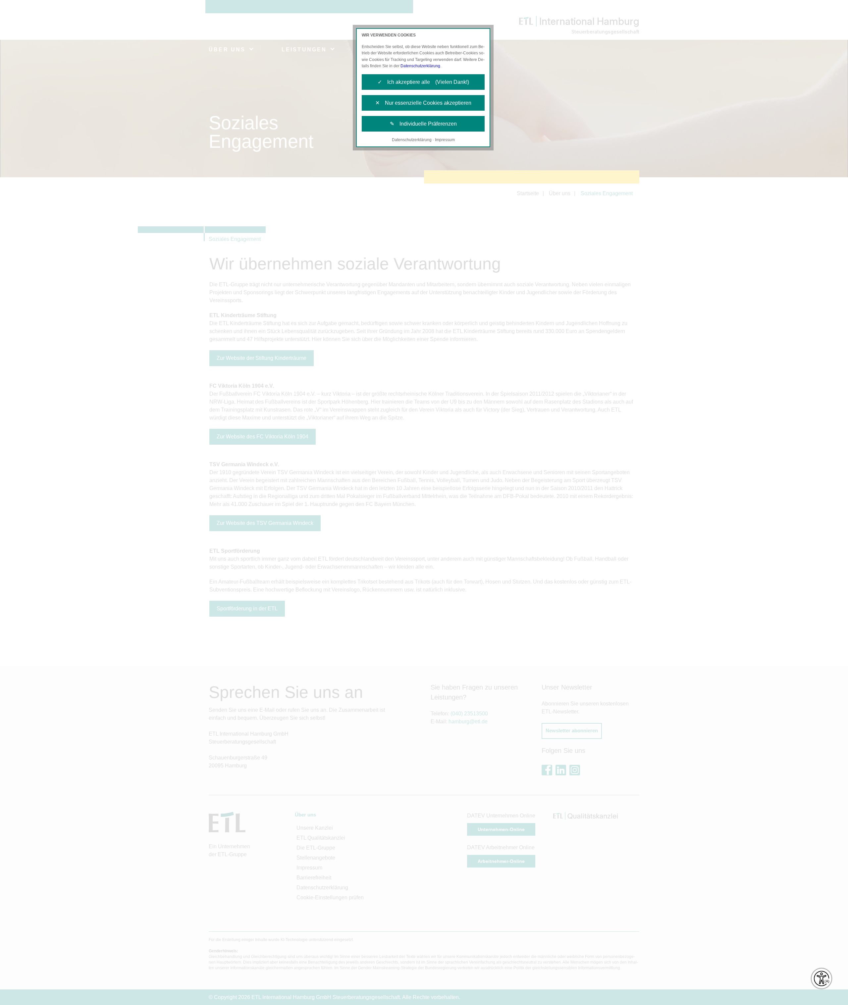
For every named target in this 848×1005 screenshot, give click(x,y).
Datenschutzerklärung (420, 66)
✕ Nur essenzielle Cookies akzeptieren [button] (423, 103)
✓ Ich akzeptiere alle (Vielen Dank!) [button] (423, 82)
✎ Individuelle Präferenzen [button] (423, 124)
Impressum (445, 140)
